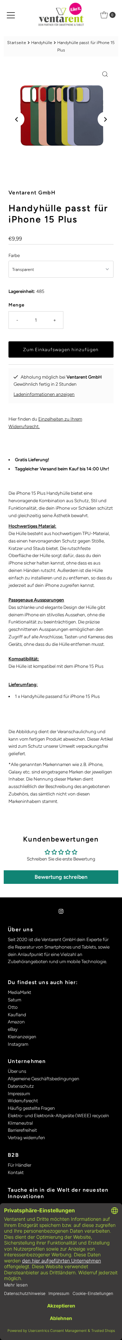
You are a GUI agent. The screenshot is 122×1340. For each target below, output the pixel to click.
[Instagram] (61, 911)
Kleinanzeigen (22, 1036)
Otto (13, 1007)
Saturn (14, 999)
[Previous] (16, 119)
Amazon (16, 1021)
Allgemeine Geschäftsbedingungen (43, 1078)
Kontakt (16, 1172)
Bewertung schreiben (61, 877)
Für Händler (19, 1165)
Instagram (18, 1044)
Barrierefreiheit (22, 1130)
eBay (13, 1029)
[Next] (105, 119)
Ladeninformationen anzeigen (44, 394)
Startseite (16, 42)
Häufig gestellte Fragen (31, 1108)
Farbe (14, 255)
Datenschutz (21, 1086)
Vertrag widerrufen (26, 1137)
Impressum (19, 1093)
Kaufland (17, 1014)
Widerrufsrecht (23, 1100)
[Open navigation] (11, 15)
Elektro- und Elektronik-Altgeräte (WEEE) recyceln (58, 1115)
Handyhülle (41, 42)
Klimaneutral (20, 1123)
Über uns (17, 1071)
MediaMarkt (19, 992)
